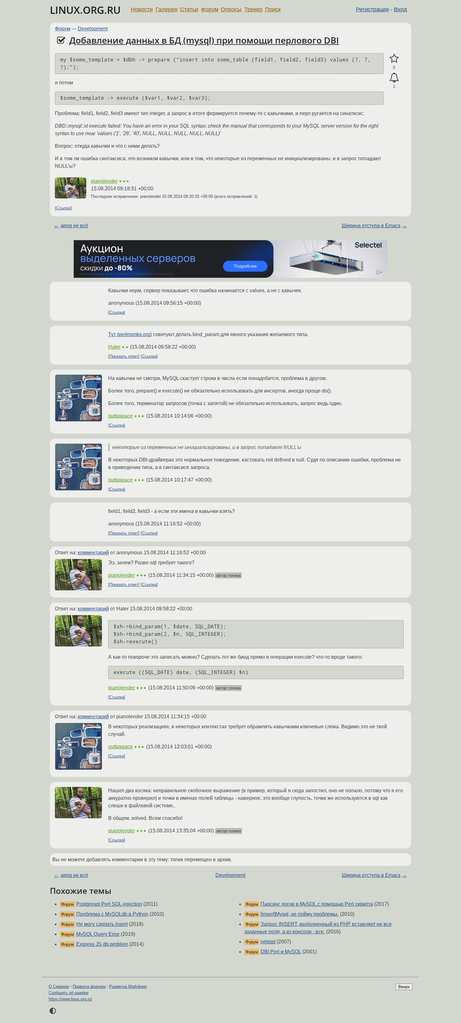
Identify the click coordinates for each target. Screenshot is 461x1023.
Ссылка (63, 208)
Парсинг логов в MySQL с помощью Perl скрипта (317, 904)
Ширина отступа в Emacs (371, 225)
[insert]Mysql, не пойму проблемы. (300, 914)
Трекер (253, 9)
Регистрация (372, 9)
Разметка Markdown (128, 986)
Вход (400, 9)
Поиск (273, 9)
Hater (114, 347)
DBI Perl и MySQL (281, 951)
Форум (209, 9)
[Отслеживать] (394, 77)
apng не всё (74, 225)
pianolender (104, 181)
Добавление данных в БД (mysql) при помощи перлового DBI (204, 40)
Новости (142, 9)
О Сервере (59, 986)
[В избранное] (394, 58)
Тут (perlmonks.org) (130, 334)
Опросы (231, 9)
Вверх (404, 986)
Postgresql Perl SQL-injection (109, 904)
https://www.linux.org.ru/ (70, 999)
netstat (268, 941)
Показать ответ (123, 356)
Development (93, 28)
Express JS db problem (102, 944)
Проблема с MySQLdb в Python (112, 914)
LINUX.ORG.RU (85, 10)
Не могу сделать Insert (102, 924)
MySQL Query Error (97, 934)
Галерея (167, 9)
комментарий (93, 552)
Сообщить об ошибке (68, 992)
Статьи (189, 9)
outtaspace (120, 416)
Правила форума (89, 986)
